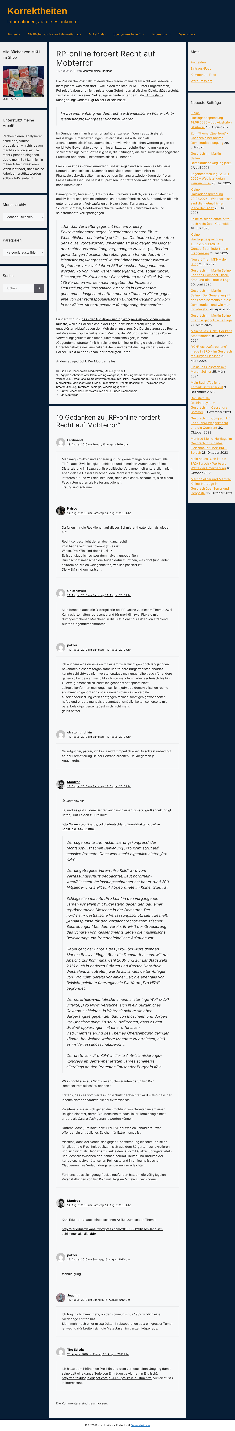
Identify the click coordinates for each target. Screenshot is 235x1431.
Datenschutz (187, 34)
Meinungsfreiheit (115, 370)
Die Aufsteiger (69, 394)
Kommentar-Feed (203, 75)
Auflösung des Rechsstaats (138, 375)
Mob (97, 382)
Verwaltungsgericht (114, 386)
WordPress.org (201, 81)
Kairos (72, 508)
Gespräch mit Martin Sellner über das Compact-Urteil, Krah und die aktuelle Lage (211, 275)
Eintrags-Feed (201, 68)
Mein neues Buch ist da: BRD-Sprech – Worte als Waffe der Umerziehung (208, 463)
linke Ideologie (166, 378)
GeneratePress (140, 1425)
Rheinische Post (155, 382)
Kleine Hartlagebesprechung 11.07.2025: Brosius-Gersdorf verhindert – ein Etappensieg (209, 244)
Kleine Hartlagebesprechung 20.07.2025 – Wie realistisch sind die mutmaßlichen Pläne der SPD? (211, 199)
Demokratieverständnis (101, 378)
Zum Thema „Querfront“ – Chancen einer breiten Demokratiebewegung (209, 138)
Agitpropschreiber (71, 375)
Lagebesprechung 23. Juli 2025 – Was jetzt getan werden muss (210, 178)
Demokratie (79, 378)
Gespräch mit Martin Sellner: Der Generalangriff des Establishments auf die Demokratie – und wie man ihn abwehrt (211, 300)
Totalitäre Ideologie (89, 386)
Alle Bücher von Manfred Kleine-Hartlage (54, 34)
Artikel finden (97, 34)
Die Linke (65, 370)
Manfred (73, 782)
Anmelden (198, 62)
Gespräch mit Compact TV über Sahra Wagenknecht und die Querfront (210, 422)
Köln (153, 378)
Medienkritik (95, 370)
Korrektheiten (37, 11)
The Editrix (75, 1349)
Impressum (159, 34)
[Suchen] (39, 288)
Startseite (13, 34)
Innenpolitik (80, 370)
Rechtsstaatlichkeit (131, 382)
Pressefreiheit (110, 382)
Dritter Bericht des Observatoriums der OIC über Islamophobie (98, 390)
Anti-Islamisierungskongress (101, 375)
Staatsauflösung (66, 386)
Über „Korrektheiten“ (126, 34)
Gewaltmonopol (139, 378)
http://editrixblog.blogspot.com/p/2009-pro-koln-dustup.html (107, 1378)
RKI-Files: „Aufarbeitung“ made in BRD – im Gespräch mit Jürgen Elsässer (211, 351)
